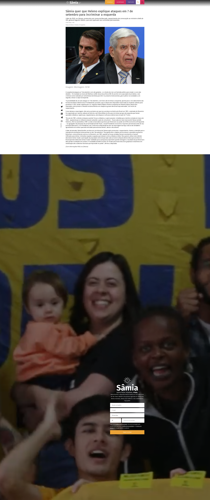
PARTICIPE (131, 2)
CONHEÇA (110, 2)
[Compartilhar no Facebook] (61, 103)
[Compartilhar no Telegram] (61, 117)
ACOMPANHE (120, 2)
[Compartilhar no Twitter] (61, 106)
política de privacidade (121, 424)
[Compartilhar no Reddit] (61, 110)
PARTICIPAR (127, 432)
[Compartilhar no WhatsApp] (61, 121)
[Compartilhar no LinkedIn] (61, 114)
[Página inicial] (73, 2)
